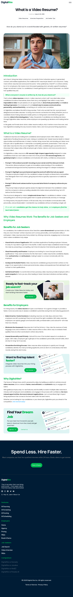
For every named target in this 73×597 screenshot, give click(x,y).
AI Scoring (5, 513)
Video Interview (7, 550)
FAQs (3, 535)
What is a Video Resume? (17, 133)
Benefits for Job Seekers (17, 227)
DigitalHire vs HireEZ (8, 568)
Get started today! (19, 402)
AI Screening (6, 510)
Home (3, 525)
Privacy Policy (43, 585)
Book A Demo (6, 538)
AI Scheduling (6, 516)
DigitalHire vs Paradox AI (10, 572)
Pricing (3, 531)
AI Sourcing (5, 506)
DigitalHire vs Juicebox (9, 565)
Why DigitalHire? (12, 378)
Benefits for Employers (16, 305)
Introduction (10, 75)
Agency (4, 528)
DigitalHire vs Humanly (9, 562)
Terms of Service (31, 585)
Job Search (5, 547)
